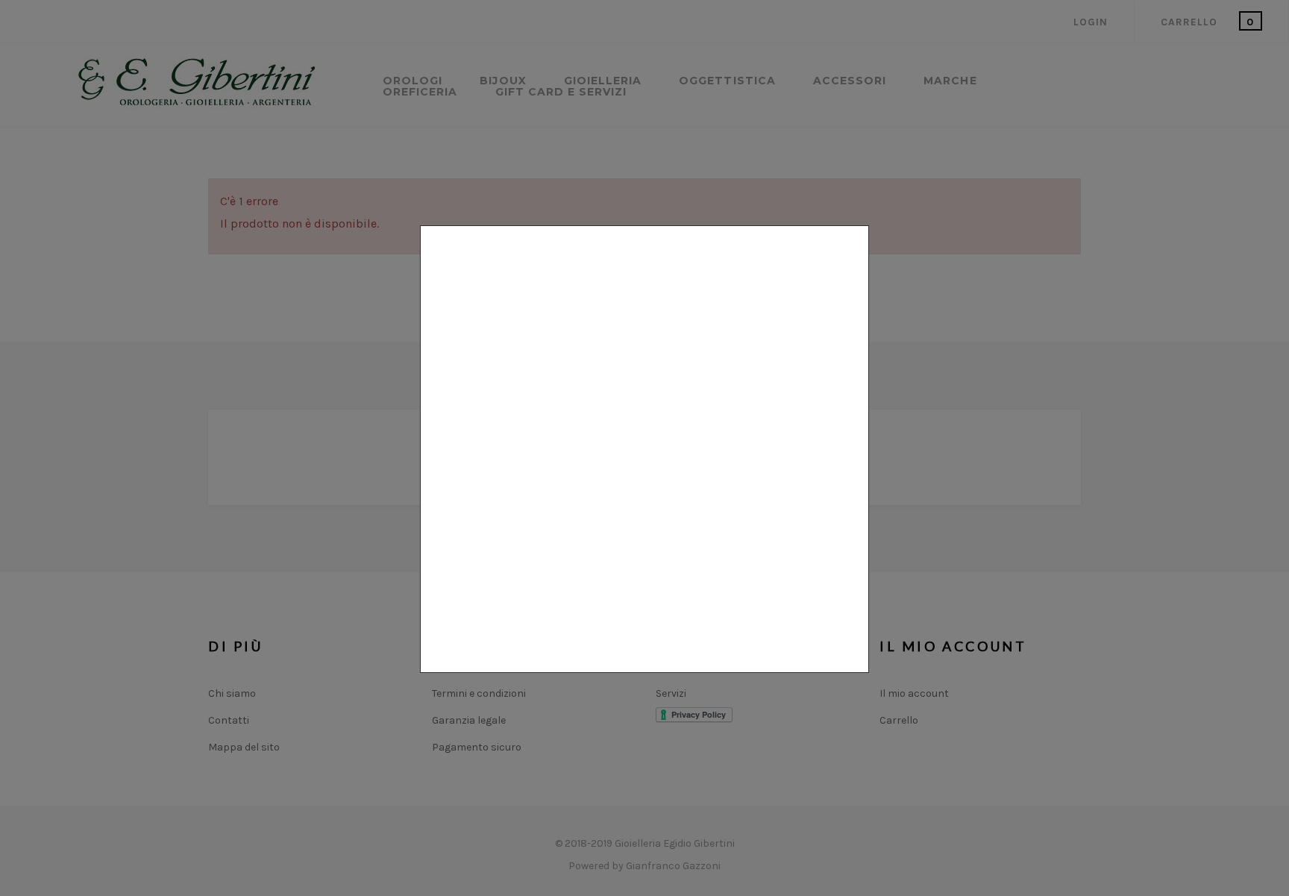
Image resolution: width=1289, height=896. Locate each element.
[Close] (863, 680)
